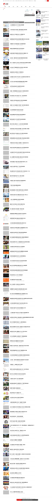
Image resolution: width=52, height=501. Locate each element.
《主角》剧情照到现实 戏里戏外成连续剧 (17, 199)
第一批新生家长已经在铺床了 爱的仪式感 (17, 208)
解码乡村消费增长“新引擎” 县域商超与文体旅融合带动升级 (20, 326)
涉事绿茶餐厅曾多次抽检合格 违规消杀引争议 (18, 218)
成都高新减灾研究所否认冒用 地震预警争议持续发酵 (19, 251)
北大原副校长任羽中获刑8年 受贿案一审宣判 (17, 444)
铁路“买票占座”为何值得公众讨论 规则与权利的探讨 (19, 133)
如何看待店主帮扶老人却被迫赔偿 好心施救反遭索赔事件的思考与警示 (22, 317)
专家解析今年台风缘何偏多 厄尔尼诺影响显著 (18, 43)
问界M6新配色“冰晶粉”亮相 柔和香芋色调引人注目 (18, 161)
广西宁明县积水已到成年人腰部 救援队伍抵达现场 (18, 29)
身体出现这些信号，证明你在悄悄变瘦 (16, 416)
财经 (29, 6)
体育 (17, 6)
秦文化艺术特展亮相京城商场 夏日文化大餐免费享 (18, 265)
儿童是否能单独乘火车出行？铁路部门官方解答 (18, 402)
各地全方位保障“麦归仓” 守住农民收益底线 (17, 166)
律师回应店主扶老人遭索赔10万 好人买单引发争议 (18, 331)
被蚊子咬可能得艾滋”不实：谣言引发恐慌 (17, 175)
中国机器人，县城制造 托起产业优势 (16, 364)
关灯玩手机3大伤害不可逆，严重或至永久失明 (18, 430)
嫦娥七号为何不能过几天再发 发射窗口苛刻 (17, 204)
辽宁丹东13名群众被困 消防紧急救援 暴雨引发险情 (18, 81)
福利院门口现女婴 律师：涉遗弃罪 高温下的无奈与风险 (19, 345)
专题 (21, 6)
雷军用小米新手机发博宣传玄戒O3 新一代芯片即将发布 (19, 369)
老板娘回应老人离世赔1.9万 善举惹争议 (17, 72)
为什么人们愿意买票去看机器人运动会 (16, 491)
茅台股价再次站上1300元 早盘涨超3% (16, 274)
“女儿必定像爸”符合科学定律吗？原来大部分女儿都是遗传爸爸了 (21, 487)
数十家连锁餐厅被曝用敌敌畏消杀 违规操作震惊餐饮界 (19, 237)
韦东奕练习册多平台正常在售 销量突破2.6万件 (18, 307)
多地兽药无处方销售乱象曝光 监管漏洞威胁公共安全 (19, 227)
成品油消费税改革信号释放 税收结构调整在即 (18, 114)
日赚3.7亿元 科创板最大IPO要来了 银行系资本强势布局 (19, 105)
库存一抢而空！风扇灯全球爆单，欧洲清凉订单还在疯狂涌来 (20, 454)
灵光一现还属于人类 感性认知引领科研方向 (17, 284)
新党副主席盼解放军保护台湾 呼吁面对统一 (17, 48)
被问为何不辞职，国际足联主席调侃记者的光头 (18, 463)
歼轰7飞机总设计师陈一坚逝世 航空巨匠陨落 (17, 421)
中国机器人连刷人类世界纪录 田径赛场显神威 (18, 180)
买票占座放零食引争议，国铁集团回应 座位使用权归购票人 (20, 241)
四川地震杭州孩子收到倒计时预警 (15, 279)
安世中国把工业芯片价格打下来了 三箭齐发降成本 (18, 95)
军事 (25, 6)
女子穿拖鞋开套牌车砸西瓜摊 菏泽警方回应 (17, 477)
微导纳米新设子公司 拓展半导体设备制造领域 (18, 119)
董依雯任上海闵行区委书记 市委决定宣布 (17, 449)
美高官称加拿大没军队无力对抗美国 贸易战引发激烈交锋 (19, 468)
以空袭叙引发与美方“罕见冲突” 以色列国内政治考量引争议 (20, 76)
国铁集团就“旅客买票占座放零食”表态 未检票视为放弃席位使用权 (21, 298)
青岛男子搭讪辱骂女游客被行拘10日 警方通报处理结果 (19, 147)
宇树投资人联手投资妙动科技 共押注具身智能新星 (18, 100)
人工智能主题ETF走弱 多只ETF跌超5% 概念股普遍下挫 (19, 312)
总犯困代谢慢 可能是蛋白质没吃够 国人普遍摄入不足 (19, 53)
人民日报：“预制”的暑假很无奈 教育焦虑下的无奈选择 (19, 359)
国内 (5, 6)
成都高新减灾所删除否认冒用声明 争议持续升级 (18, 213)
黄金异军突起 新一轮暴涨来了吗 (15, 392)
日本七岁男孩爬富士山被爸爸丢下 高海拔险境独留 (18, 336)
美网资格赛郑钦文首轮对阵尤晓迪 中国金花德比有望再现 (19, 138)
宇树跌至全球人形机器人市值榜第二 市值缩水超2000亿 (19, 142)
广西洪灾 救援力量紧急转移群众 (15, 185)
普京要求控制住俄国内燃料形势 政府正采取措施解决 (19, 270)
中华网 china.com (6, 4)
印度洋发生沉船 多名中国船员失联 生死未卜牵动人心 (19, 194)
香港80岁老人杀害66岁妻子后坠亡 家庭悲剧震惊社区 (19, 482)
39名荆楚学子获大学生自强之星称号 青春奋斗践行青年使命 (20, 152)
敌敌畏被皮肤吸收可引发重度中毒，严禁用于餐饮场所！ (19, 383)
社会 (13, 6)
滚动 (34, 6)
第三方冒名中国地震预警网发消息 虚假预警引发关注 (19, 293)
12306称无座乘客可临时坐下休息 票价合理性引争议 (19, 303)
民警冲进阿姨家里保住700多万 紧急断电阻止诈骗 (18, 350)
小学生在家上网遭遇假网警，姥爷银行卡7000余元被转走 (19, 458)
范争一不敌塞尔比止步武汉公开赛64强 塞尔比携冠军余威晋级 (20, 62)
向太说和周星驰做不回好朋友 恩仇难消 (16, 109)
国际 (9, 6)
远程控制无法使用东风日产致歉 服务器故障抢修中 (18, 232)
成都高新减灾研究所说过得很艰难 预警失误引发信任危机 (19, 39)
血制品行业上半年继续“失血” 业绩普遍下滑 (17, 34)
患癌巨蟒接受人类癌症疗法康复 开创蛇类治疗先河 (18, 411)
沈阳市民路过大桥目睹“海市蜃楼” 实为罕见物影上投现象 (19, 128)
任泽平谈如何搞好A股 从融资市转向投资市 (17, 86)
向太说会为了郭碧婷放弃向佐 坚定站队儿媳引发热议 (19, 67)
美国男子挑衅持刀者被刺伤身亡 (15, 388)
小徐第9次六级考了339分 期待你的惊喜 (16, 378)
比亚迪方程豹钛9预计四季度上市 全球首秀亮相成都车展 (19, 435)
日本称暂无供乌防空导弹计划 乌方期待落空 (17, 246)
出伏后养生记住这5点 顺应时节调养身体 (17, 397)
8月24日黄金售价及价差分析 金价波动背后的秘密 (18, 260)
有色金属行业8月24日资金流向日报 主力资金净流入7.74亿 (20, 171)
